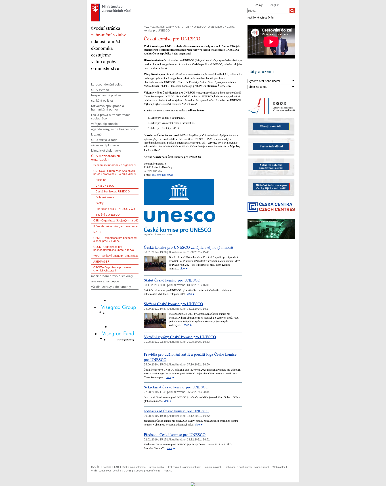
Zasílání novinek (213, 467)
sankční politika (102, 100)
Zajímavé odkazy (191, 467)
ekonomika (102, 48)
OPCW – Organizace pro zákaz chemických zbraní (112, 269)
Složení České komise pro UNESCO (173, 303)
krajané (96, 134)
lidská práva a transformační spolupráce (111, 116)
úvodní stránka (105, 28)
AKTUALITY (183, 26)
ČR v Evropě (100, 90)
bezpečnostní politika (106, 95)
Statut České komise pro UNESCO (172, 280)
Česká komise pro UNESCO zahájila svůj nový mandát (188, 247)
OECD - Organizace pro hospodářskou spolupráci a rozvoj (113, 248)
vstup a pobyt (104, 61)
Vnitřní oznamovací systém (106, 470)
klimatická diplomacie (106, 150)
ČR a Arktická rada (104, 140)
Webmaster (279, 467)
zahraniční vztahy (108, 34)
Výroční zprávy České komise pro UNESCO (180, 336)
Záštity (99, 203)
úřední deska (156, 467)
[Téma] (271, 86)
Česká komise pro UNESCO (113, 191)
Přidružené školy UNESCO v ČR (115, 209)
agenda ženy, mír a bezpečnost (113, 129)
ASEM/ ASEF (101, 261)
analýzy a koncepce (105, 281)
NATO (97, 232)
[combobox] (269, 10)
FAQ (116, 467)
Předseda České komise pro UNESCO (175, 434)
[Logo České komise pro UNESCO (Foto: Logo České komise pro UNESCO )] (179, 232)
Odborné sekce (105, 197)
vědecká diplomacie (105, 145)
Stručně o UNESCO (108, 214)
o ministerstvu (105, 68)
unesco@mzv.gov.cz (162, 174)
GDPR (127, 470)
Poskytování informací (134, 467)
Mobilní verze (153, 470)
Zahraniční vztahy (163, 26)
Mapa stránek (261, 467)
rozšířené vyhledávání (261, 17)
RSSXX (168, 470)
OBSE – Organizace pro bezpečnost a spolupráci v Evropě (115, 239)
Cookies (138, 470)
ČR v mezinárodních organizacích (105, 157)
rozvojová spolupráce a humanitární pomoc (107, 107)
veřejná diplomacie (104, 123)
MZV (146, 26)
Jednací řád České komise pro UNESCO (176, 410)
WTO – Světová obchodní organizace (115, 255)
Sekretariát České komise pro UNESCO (176, 387)
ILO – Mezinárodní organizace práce (115, 226)
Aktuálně (101, 179)
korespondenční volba (106, 84)
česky (259, 5)
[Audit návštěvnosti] (193, 484)
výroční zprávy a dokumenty (111, 286)
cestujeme (101, 54)
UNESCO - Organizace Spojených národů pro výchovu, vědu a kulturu (114, 172)
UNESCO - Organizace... (209, 26)
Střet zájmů (173, 467)
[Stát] (271, 81)
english (275, 5)
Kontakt (107, 467)
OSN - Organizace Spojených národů (115, 220)
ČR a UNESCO (105, 185)
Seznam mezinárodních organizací (114, 165)
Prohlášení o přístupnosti (238, 467)
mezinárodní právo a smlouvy (112, 276)
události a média (107, 41)
